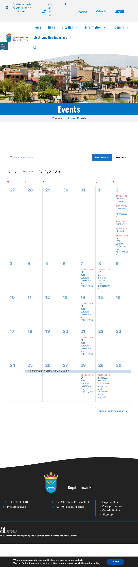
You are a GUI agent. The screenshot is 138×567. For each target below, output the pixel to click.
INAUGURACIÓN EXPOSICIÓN (122, 212)
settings (97, 563)
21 (83, 331)
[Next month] (16, 172)
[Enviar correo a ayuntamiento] (62, 4)
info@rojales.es (16, 506)
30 (119, 365)
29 (101, 365)
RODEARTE (121, 224)
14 (83, 297)
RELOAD (120, 231)
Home (37, 27)
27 (65, 365)
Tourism (118, 27)
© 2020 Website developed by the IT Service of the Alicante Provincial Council (38, 535)
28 (83, 365)
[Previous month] (9, 172)
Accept (115, 561)
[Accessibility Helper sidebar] (4, 46)
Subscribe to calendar (111, 410)
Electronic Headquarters (50, 37)
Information (93, 27)
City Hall (67, 27)
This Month (28, 171)
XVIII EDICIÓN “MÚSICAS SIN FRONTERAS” (122, 248)
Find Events (102, 157)
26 (47, 365)
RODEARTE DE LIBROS (121, 200)
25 (30, 365)
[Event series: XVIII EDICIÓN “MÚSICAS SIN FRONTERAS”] (117, 238)
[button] (35, 47)
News (51, 27)
